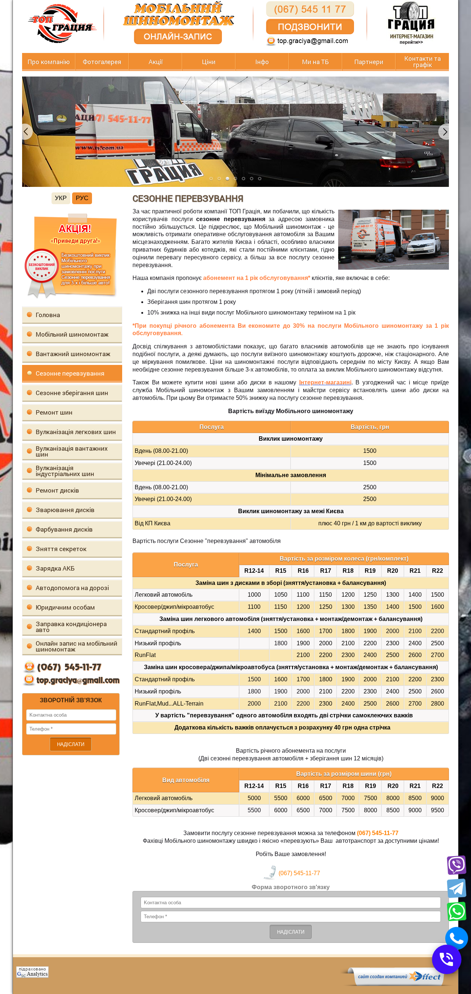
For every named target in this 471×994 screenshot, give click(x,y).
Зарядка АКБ (55, 568)
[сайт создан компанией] (399, 984)
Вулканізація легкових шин (76, 431)
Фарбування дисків (64, 529)
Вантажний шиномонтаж (73, 353)
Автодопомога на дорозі (72, 587)
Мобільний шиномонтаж (72, 334)
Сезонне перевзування (70, 373)
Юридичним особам (65, 607)
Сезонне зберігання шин (72, 392)
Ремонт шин (54, 412)
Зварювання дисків (65, 509)
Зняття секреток (61, 548)
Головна (48, 314)
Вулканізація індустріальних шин (65, 471)
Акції (156, 62)
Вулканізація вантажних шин (72, 451)
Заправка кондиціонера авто (71, 627)
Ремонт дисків (57, 490)
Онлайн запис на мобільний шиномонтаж (76, 646)
